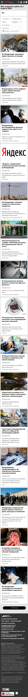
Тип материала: (5, 18)
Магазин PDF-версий (8, 623)
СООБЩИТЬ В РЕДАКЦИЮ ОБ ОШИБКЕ (12, 638)
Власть (4, 333)
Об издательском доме (9, 619)
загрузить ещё (14, 607)
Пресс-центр (5, 621)
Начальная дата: (6, 25)
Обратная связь (16, 621)
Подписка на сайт (7, 629)
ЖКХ (3, 484)
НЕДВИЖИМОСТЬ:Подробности (12, 217)
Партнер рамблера (14, 689)
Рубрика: (4, 22)
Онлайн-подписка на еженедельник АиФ (8, 626)
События (5, 65)
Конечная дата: (5, 28)
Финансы (5, 258)
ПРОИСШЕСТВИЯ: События (10, 140)
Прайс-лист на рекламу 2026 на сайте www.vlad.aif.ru (11, 635)
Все (3, 12)
